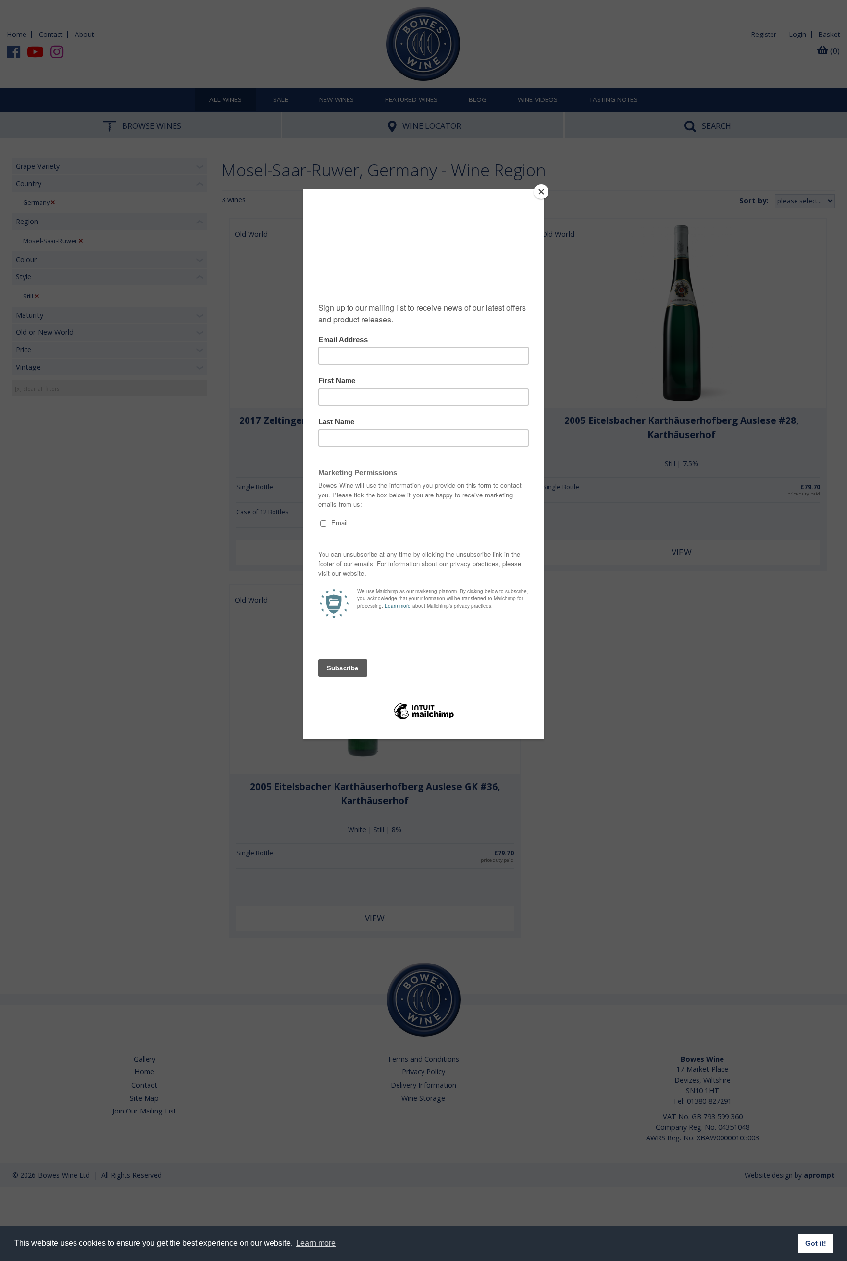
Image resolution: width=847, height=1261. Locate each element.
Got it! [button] (815, 1243)
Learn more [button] (316, 1243)
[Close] (541, 191)
